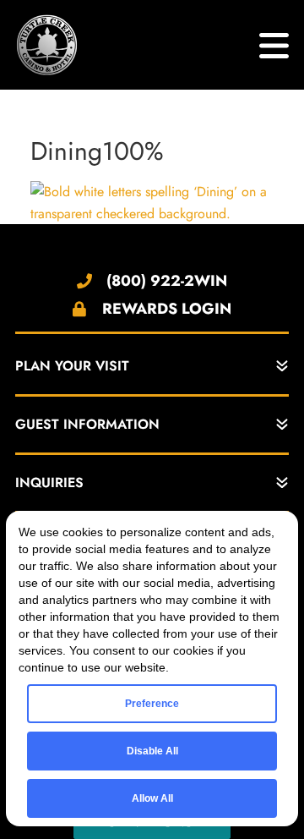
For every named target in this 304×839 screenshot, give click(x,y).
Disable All (152, 751)
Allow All (152, 798)
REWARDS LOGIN (166, 309)
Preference (152, 704)
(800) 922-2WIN (166, 281)
